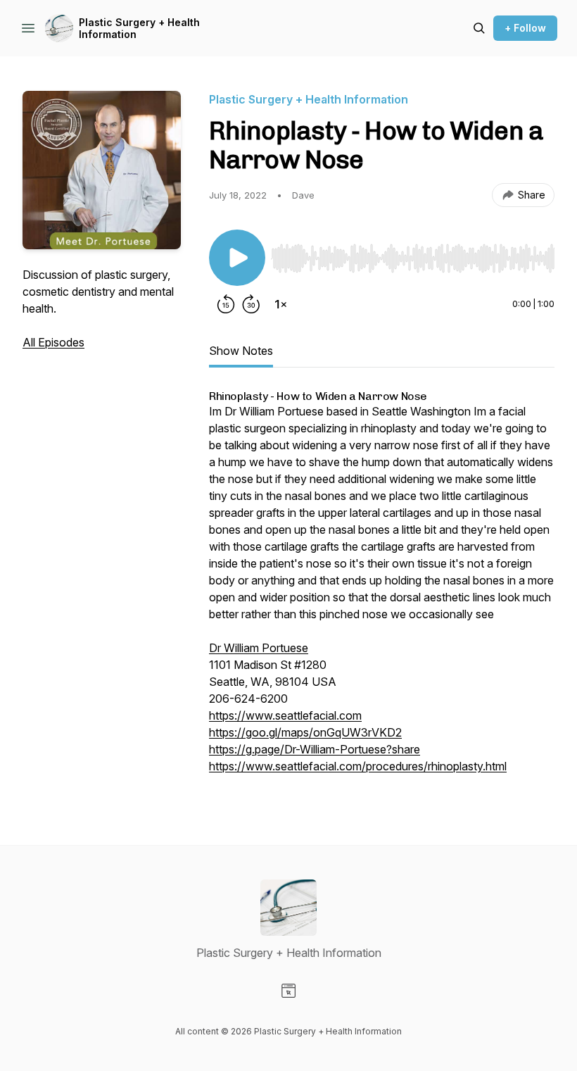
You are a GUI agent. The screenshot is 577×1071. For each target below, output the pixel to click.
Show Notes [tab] (241, 351)
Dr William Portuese (258, 648)
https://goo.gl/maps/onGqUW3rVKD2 (305, 732)
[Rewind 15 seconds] (226, 304)
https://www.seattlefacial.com (285, 715)
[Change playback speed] (281, 304)
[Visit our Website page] (288, 991)
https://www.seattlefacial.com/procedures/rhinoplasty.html (358, 766)
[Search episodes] (479, 28)
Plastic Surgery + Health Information (139, 28)
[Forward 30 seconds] (251, 304)
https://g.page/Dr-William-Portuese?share (314, 749)
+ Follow (525, 28)
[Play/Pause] (237, 258)
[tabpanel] (381, 589)
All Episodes (53, 342)
